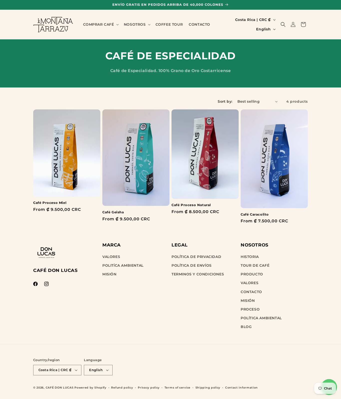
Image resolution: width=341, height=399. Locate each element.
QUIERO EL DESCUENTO (170, 229)
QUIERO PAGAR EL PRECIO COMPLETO (170, 244)
